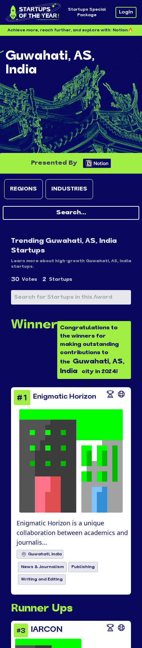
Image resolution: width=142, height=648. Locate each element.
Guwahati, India (45, 554)
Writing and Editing (42, 579)
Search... (71, 213)
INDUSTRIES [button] (69, 189)
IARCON (47, 630)
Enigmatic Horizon (64, 396)
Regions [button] (23, 189)
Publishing (83, 567)
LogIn (126, 12)
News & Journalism (42, 567)
